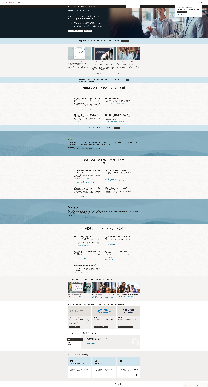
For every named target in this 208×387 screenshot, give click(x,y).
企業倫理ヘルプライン (103, 384)
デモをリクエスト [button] (88, 30)
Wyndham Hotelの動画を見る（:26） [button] (101, 326)
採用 (94, 384)
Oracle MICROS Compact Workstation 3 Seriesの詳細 (115, 180)
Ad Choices (90, 384)
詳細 (118, 73)
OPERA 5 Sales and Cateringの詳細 (81, 258)
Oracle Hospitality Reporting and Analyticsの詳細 (114, 121)
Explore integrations (91, 343)
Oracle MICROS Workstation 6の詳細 (112, 177)
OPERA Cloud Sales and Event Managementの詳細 (114, 103)
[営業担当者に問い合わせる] (203, 2)
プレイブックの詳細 (124, 40)
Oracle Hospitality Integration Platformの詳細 (113, 194)
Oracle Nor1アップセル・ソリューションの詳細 (83, 121)
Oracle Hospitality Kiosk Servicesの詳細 (112, 179)
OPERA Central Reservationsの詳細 (111, 244)
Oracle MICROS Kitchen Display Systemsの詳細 (83, 179)
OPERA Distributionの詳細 (79, 196)
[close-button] (205, 385)
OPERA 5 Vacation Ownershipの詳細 (81, 272)
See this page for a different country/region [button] (184, 14)
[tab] (75, 339)
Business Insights (92, 6)
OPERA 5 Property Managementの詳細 (81, 245)
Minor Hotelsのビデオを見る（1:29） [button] (125, 326)
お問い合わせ (109, 384)
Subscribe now (73, 375)
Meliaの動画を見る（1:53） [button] (74, 326)
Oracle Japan (70, 10)
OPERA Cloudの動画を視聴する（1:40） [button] (75, 30)
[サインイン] (201, 2)
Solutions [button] (69, 6)
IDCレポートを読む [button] (72, 73)
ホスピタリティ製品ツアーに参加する (75, 296)
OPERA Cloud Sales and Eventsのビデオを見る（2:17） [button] (103, 297)
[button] (4, 2)
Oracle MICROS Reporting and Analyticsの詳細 (83, 181)
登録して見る (117, 127)
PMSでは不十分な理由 (97, 73)
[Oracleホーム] (10, 2)
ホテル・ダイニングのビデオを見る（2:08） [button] (125, 296)
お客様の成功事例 (83, 6)
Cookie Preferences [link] (85, 384)
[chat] (185, 385)
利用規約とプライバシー (77, 384)
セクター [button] (75, 6)
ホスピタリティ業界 (86, 10)
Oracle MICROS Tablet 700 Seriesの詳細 (112, 178)
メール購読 (97, 384)
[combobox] (104, 2)
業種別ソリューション (77, 10)
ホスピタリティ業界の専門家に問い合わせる (128, 375)
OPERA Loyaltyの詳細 (109, 259)
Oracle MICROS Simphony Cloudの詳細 (81, 178)
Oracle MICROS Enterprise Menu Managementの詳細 (84, 182)
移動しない (191, 11)
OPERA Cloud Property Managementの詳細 (82, 109)
